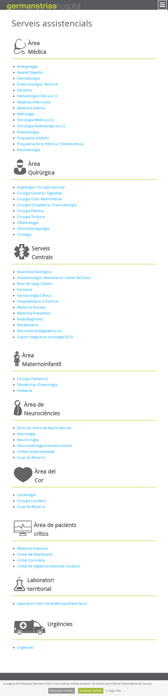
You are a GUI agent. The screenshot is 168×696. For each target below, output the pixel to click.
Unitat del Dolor (78, 277)
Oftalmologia (27, 222)
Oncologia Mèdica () (35, 119)
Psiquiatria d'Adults (33, 138)
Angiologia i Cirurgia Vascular (41, 187)
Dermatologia (28, 78)
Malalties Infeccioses (34, 102)
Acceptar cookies (91, 691)
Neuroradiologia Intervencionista (44, 445)
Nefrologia (25, 114)
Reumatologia (28, 149)
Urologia (24, 234)
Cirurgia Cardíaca (31, 500)
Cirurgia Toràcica (31, 216)
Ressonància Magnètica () (39, 330)
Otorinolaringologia (33, 228)
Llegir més (114, 691)
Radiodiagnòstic (30, 319)
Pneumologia (28, 132)
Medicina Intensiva (32, 548)
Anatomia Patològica (34, 271)
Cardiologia (26, 494)
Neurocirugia (28, 439)
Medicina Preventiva (33, 313)
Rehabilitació (27, 325)
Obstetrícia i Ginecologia (37, 384)
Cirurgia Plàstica (30, 210)
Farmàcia (24, 289)
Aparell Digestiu (30, 72)
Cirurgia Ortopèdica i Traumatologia (46, 204)
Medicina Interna (31, 108)
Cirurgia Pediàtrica (32, 378)
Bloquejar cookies (61, 691)
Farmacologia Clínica (34, 295)
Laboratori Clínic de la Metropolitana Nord (52, 603)
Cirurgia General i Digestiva (39, 193)
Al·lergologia (27, 66)
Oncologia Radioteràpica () (41, 126)
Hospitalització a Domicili (37, 301)
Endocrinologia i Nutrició (37, 84)
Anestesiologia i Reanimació (40, 277)
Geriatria (24, 90)
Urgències (25, 647)
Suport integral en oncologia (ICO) (45, 337)
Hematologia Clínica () (37, 96)
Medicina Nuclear (31, 307)
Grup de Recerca (31, 457)
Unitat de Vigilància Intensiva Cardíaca (48, 566)
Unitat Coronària (31, 560)
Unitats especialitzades (36, 451)
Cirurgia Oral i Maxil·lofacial (39, 199)
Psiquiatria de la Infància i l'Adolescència (50, 143)
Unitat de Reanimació (34, 554)
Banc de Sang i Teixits (34, 283)
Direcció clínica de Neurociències (44, 428)
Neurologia (26, 433)
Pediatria (24, 390)
